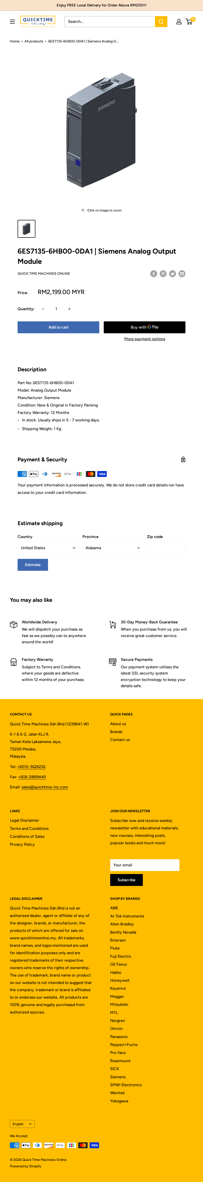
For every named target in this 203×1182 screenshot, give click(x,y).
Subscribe (126, 880)
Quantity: (26, 308)
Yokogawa (119, 1101)
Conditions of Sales (27, 836)
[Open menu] (12, 22)
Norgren (117, 1020)
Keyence (118, 988)
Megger (117, 996)
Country (25, 536)
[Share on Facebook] (153, 273)
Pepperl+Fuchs (123, 1044)
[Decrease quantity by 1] (43, 309)
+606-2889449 (32, 777)
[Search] (161, 21)
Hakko (115, 972)
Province (90, 536)
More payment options (144, 339)
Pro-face (118, 1052)
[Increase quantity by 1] (69, 309)
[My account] (179, 21)
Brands (116, 731)
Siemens (118, 1077)
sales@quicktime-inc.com (45, 787)
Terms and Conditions (29, 828)
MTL (114, 1012)
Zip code (155, 536)
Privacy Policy (22, 844)
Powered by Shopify (25, 1166)
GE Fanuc (118, 964)
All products (34, 41)
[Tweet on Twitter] (172, 273)
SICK (114, 1068)
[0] (189, 22)
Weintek (117, 1092)
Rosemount (120, 1060)
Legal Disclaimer (24, 820)
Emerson (118, 940)
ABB (114, 908)
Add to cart (59, 327)
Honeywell (119, 980)
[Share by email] (181, 273)
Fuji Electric (120, 956)
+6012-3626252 (31, 766)
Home (15, 41)
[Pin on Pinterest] (163, 273)
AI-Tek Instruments (127, 916)
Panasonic (119, 1036)
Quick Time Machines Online (44, 273)
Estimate (33, 564)
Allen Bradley (122, 924)
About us (118, 723)
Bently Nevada (123, 932)
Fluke (115, 948)
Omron (116, 1028)
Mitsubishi (119, 1004)
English (18, 1124)
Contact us (120, 739)
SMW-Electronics (126, 1084)
